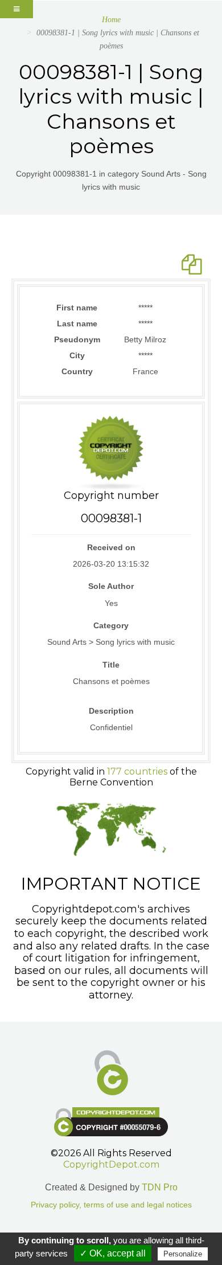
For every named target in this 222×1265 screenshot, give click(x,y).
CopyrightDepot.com (111, 1164)
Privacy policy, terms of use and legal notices (111, 1205)
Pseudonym (77, 339)
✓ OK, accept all (113, 1253)
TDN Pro (160, 1187)
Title (111, 665)
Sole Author (111, 586)
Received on (111, 547)
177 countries (137, 771)
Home (111, 19)
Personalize (182, 1254)
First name (76, 307)
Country (77, 371)
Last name (77, 323)
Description (111, 711)
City (77, 355)
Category (111, 625)
